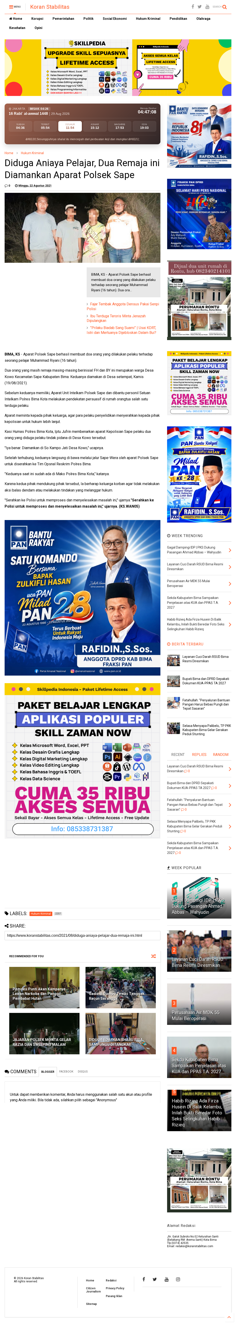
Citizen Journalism (93, 1290)
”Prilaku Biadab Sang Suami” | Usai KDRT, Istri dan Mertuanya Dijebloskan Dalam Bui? (121, 330)
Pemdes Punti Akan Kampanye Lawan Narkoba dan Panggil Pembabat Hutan (39, 994)
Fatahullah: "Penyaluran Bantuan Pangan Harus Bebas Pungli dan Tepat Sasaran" (206, 704)
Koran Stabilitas (49, 7)
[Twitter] (200, 6)
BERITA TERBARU (187, 644)
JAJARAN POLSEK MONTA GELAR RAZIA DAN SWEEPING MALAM (42, 1042)
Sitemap (91, 1304)
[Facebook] (193, 6)
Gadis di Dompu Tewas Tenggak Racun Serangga (117, 996)
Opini (38, 28)
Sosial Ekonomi (115, 18)
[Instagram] (178, 1279)
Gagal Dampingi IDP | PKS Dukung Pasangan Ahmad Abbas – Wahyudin (198, 906)
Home (17, 18)
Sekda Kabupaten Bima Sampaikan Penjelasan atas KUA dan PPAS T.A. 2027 (199, 1065)
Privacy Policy (115, 1288)
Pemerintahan (63, 18)
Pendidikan (178, 18)
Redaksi (111, 1280)
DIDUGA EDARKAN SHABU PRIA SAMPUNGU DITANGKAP (116, 1042)
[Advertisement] (39, 296)
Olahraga (203, 18)
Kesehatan (17, 28)
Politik (88, 18)
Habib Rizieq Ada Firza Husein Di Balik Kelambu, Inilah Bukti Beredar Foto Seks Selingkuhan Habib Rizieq (197, 1112)
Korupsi (37, 18)
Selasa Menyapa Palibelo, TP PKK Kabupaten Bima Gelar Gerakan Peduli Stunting (207, 730)
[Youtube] (207, 6)
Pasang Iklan (114, 1296)
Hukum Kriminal (148, 18)
